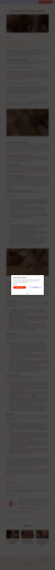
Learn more (15, 283)
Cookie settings (35, 287)
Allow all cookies (19, 287)
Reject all (27, 293)
